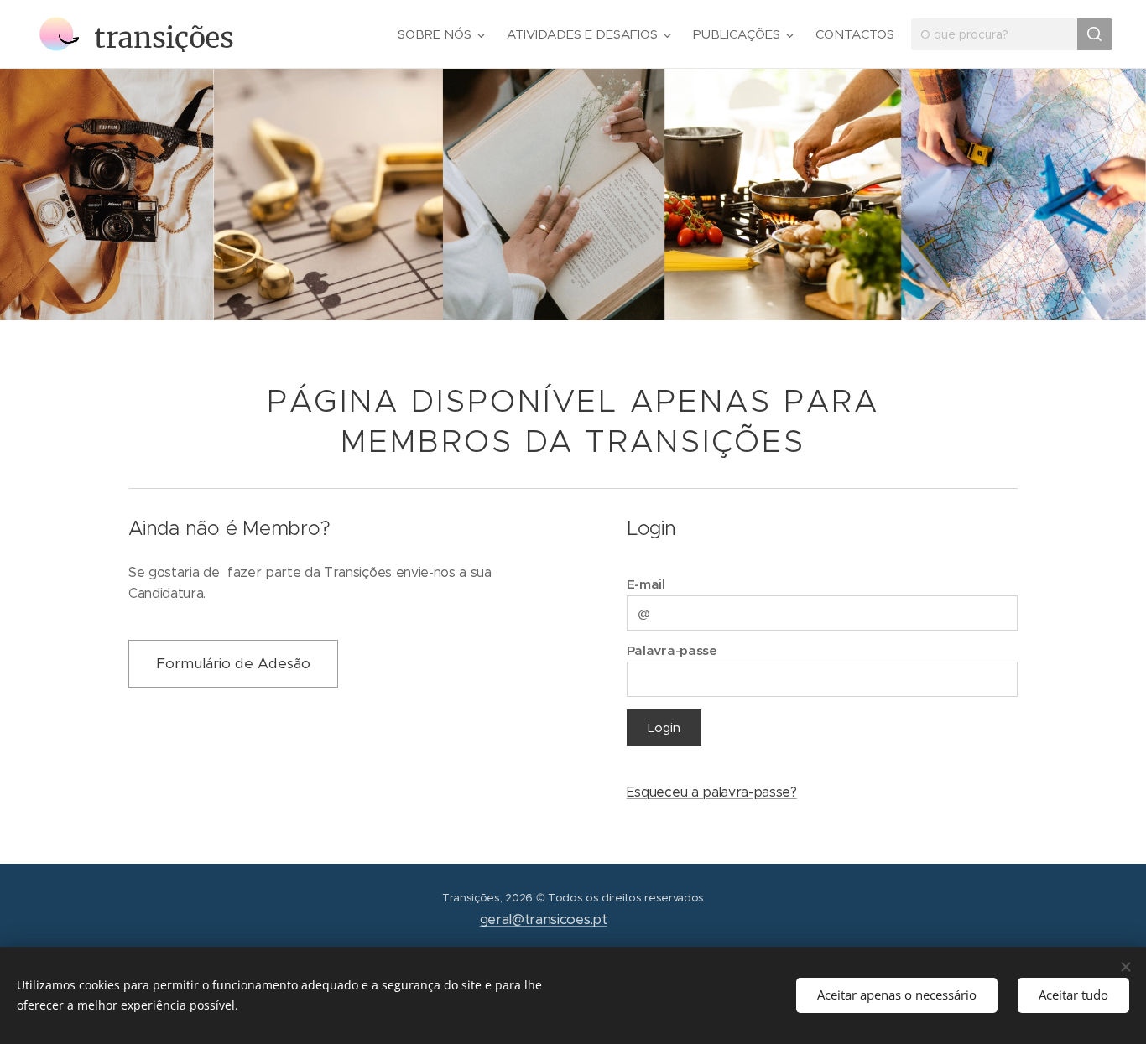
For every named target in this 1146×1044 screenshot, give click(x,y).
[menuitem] (443, 34)
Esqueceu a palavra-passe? (712, 792)
